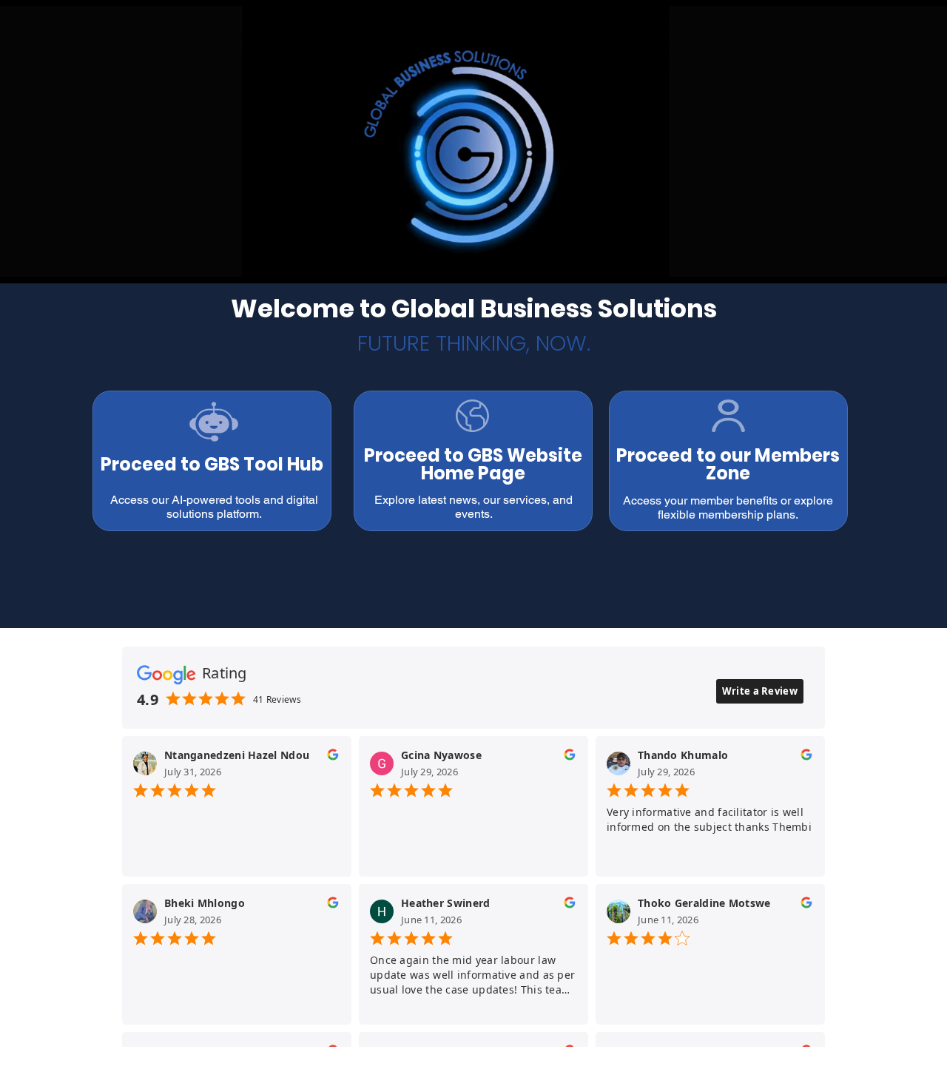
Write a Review (760, 691)
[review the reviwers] (333, 758)
